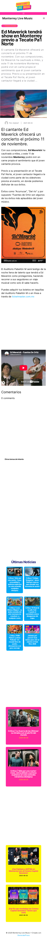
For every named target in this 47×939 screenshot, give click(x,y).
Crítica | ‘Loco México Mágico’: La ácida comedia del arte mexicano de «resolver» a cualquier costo (14, 613)
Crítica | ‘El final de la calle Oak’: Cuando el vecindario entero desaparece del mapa (32, 613)
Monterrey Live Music (17, 18)
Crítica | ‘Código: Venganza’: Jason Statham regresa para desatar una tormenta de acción (32, 582)
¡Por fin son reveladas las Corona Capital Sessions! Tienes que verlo (23, 911)
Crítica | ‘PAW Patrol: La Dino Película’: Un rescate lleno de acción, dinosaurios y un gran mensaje (14, 642)
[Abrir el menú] (23, 13)
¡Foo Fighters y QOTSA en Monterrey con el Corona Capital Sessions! (23, 871)
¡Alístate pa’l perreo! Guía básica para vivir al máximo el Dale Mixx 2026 (32, 640)
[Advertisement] (23, 325)
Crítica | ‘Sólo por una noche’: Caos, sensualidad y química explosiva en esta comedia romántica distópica (14, 584)
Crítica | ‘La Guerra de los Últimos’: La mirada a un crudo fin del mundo (23, 733)
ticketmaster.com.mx (23, 296)
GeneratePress (23, 935)
